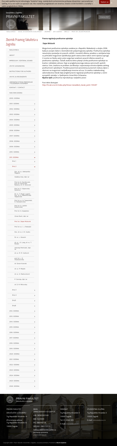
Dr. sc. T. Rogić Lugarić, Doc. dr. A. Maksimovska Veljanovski (23, 195)
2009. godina (14, 146)
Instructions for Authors (20, 71)
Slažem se (104, 2)
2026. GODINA (14, 386)
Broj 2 (66, 31)
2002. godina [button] (14, 109)
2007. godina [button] (14, 136)
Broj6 (14, 305)
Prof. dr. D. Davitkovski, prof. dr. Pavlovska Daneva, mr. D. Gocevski (23, 184)
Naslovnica (11, 31)
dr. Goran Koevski (21, 263)
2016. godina (14, 332)
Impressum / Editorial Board (20, 60)
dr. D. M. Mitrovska (21, 284)
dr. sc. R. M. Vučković (22, 253)
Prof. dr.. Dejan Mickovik (81, 31)
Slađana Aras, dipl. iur (22, 177)
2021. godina (14, 359)
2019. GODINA (14, 348)
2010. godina (14, 152)
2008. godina (14, 141)
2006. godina (14, 130)
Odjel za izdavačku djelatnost (30, 31)
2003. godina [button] (14, 114)
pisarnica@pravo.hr (40, 435)
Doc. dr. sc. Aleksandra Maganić (22, 172)
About (12, 55)
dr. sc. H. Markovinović (22, 274)
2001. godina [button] (14, 103)
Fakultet (104, 17)
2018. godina (14, 343)
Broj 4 (14, 295)
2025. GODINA (14, 381)
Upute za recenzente (18, 76)
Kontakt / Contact (17, 87)
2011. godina (57, 31)
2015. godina (14, 327)
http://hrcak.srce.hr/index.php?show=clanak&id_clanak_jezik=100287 (69, 85)
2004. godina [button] (14, 119)
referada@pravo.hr (99, 420)
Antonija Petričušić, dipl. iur (23, 248)
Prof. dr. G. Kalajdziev (22, 211)
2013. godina (14, 316)
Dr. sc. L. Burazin (20, 237)
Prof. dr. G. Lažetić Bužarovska (21, 206)
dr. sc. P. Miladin (20, 269)
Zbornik (47, 31)
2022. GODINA (14, 364)
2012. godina (14, 311)
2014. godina (14, 321)
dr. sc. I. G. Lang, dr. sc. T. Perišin (23, 243)
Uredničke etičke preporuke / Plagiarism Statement (21, 82)
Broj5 (14, 300)
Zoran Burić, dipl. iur (21, 216)
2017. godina (14, 338)
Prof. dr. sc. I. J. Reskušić (23, 226)
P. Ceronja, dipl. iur (21, 279)
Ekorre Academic (61, 442)
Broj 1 (14, 161)
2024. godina (14, 375)
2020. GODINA (14, 354)
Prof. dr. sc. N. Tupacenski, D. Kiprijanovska (23, 201)
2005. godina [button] (14, 125)
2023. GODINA (14, 370)
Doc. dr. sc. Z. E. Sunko (22, 232)
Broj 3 (14, 290)
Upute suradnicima (17, 66)
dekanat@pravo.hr (72, 424)
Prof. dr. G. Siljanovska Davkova (22, 189)
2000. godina (14, 98)
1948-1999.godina (15, 93)
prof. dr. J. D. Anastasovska (19, 259)
